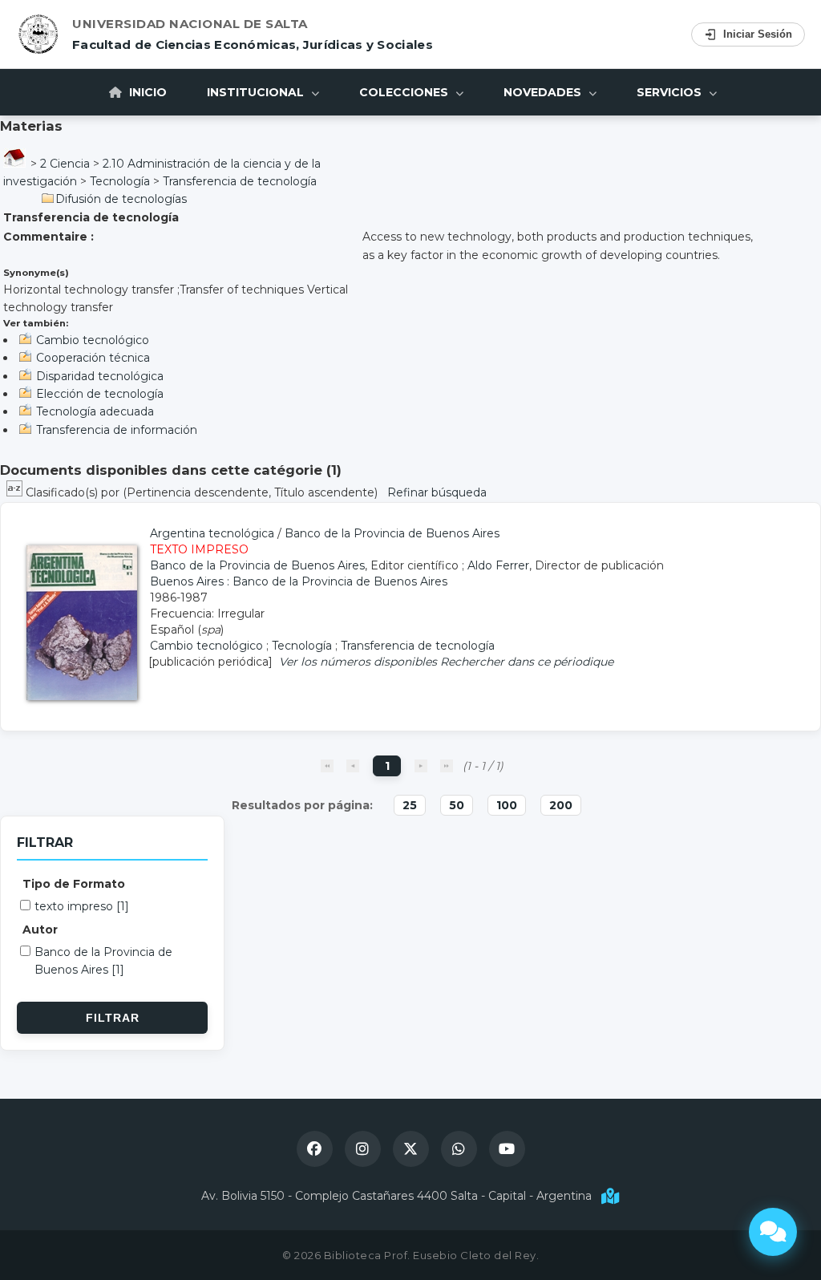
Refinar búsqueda (437, 492)
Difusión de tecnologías (121, 199)
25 (409, 805)
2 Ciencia (65, 163)
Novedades (544, 92)
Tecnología (120, 181)
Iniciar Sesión (757, 34)
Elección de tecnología (100, 394)
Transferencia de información (116, 430)
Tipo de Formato (73, 884)
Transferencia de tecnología (240, 181)
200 (560, 805)
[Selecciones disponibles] (16, 492)
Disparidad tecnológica (100, 376)
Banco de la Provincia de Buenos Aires (392, 533)
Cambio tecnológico (92, 340)
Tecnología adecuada (95, 411)
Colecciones (405, 92)
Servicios (671, 92)
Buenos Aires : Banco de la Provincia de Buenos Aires (298, 581)
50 (456, 805)
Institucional (257, 92)
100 (506, 805)
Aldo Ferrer (498, 565)
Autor (40, 929)
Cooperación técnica (93, 357)
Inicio (146, 92)
